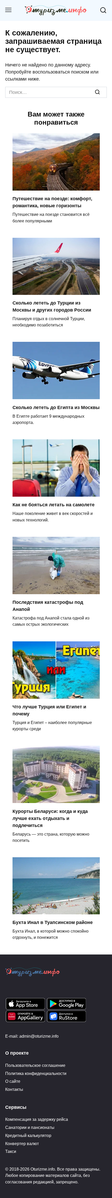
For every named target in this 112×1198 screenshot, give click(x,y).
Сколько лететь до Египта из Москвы (56, 407)
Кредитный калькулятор (28, 1135)
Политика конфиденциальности (35, 1073)
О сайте (12, 1081)
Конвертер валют (22, 1143)
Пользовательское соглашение (35, 1065)
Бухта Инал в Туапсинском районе (53, 922)
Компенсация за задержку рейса (36, 1119)
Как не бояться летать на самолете (54, 504)
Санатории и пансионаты (29, 1127)
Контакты (14, 1089)
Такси (10, 1151)
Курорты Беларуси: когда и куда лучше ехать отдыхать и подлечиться (50, 818)
